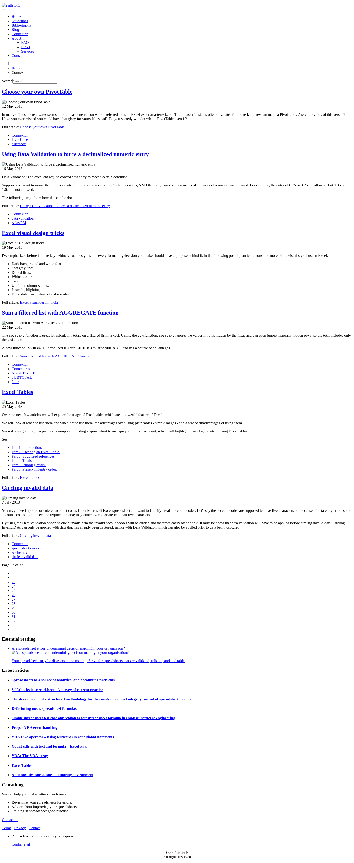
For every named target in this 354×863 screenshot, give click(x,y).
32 (13, 621)
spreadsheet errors (25, 548)
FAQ (25, 43)
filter (15, 382)
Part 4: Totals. (22, 461)
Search (7, 81)
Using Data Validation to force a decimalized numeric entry (75, 154)
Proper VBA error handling (34, 728)
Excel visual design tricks (33, 233)
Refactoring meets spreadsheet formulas (44, 708)
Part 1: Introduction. (27, 447)
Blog (15, 29)
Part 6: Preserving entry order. (34, 469)
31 (13, 617)
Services (27, 51)
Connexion (20, 34)
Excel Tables (17, 392)
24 (13, 586)
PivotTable (20, 139)
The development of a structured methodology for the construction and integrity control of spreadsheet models (101, 699)
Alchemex (19, 552)
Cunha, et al (21, 844)
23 (13, 582)
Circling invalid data (27, 488)
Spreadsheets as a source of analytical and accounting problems (63, 680)
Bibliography (22, 25)
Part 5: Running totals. (29, 465)
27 (13, 599)
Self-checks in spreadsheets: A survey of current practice (57, 690)
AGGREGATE (23, 373)
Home (16, 16)
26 (13, 595)
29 (13, 608)
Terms (6, 828)
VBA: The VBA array (30, 756)
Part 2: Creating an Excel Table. (36, 452)
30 (13, 612)
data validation (23, 218)
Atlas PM (19, 223)
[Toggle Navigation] (4, 9)
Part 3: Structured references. (33, 456)
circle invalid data (25, 557)
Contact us (10, 820)
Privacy (20, 828)
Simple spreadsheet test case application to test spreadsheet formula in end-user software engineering (93, 718)
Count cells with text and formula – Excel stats (49, 746)
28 (13, 604)
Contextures (21, 369)
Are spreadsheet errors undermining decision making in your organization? (68, 648)
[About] (23, 39)
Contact (17, 56)
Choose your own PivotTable (37, 92)
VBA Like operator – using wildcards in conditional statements (63, 737)
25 (13, 591)
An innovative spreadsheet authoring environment (52, 775)
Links (25, 47)
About (16, 38)
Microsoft (19, 144)
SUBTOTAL (22, 377)
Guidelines (20, 21)
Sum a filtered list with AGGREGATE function (60, 312)
